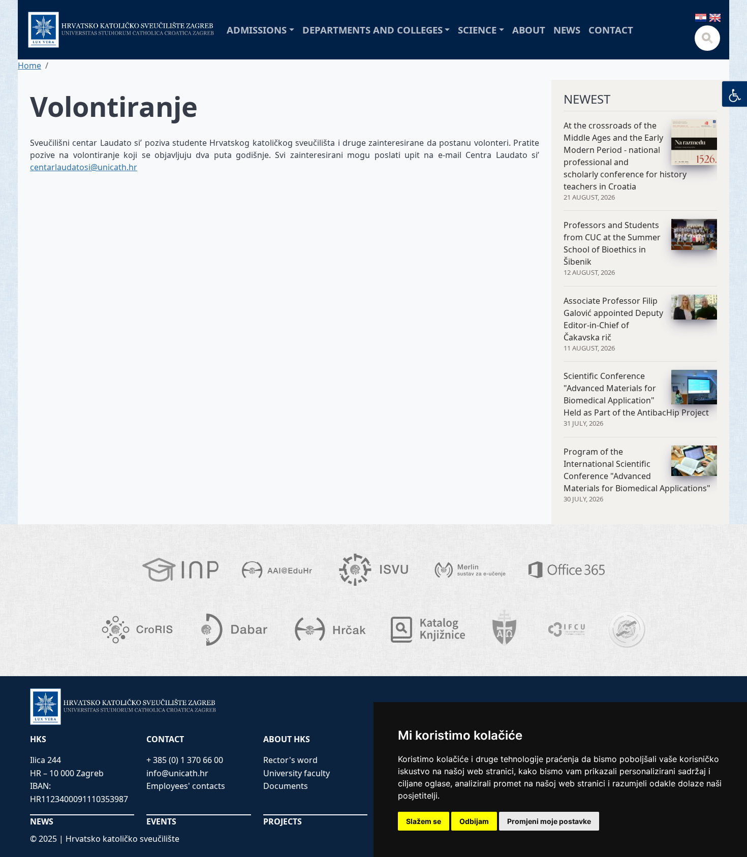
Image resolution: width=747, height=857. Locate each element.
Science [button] (477, 29)
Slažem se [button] (423, 821)
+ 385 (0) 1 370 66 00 (184, 760)
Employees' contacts (185, 785)
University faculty (296, 773)
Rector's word (290, 760)
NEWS (41, 821)
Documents (285, 785)
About (528, 29)
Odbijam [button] (474, 821)
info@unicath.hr (177, 773)
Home (29, 65)
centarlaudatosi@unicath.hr (83, 167)
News (566, 29)
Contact (610, 29)
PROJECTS (282, 821)
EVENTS (161, 821)
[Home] (121, 30)
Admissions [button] (257, 29)
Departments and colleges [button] (372, 29)
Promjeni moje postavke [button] (549, 821)
